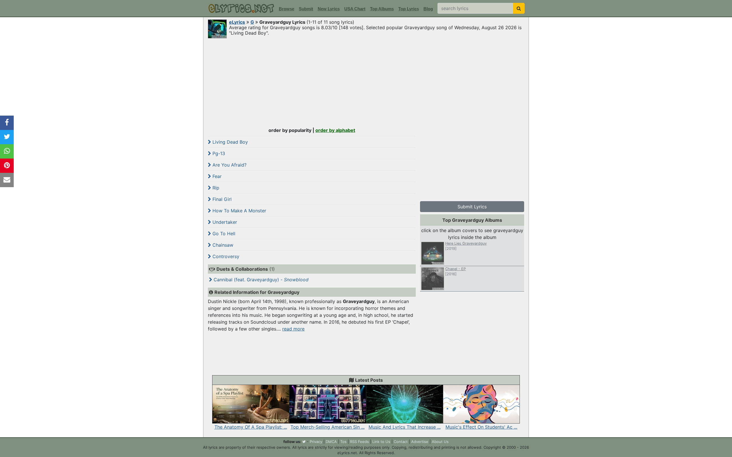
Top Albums (382, 8)
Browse (286, 8)
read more (293, 329)
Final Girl (221, 199)
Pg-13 (218, 153)
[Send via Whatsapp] (7, 151)
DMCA (331, 441)
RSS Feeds (359, 441)
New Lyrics (329, 8)
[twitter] (304, 441)
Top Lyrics (408, 8)
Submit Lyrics (472, 206)
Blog (428, 8)
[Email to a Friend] (7, 180)
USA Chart (354, 8)
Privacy (316, 441)
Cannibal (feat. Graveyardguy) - (260, 279)
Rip (215, 188)
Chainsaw (222, 245)
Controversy (225, 256)
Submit (306, 8)
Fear (216, 176)
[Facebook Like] (7, 123)
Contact (401, 441)
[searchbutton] (519, 8)
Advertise (419, 441)
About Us (440, 441)
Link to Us (381, 441)
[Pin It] (7, 166)
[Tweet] (7, 137)
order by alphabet (335, 130)
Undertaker (224, 222)
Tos (343, 441)
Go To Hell (223, 233)
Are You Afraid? (228, 165)
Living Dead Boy (229, 142)
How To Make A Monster (238, 210)
